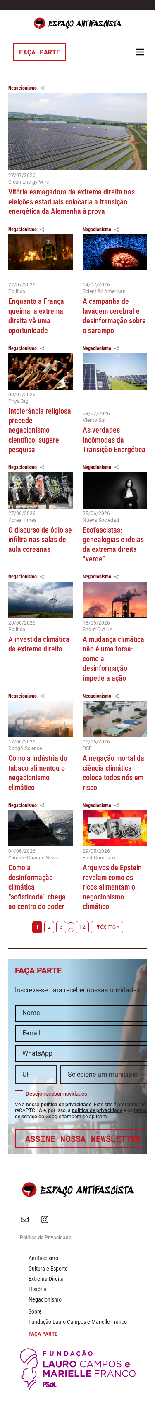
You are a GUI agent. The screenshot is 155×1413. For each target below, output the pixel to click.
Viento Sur (94, 420)
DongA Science (25, 748)
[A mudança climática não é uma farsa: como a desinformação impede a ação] (115, 600)
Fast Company (99, 858)
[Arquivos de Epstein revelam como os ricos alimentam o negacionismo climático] (115, 828)
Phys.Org (18, 401)
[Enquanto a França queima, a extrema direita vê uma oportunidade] (40, 257)
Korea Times (22, 520)
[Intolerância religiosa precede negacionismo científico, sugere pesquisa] (40, 371)
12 (82, 926)
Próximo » (107, 926)
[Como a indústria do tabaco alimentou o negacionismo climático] (40, 719)
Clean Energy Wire (28, 182)
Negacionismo (22, 88)
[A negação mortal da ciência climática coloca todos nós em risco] (115, 719)
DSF (87, 748)
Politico (16, 291)
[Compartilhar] (42, 88)
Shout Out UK (98, 629)
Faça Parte (39, 51)
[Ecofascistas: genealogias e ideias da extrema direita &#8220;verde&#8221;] (115, 490)
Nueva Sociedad (101, 520)
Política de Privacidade (45, 1237)
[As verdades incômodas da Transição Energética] (115, 381)
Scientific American (104, 291)
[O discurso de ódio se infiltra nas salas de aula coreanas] (40, 490)
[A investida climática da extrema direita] (40, 600)
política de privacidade (66, 1105)
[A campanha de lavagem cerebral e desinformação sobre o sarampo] (115, 257)
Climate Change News (33, 858)
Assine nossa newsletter (83, 1138)
